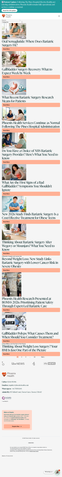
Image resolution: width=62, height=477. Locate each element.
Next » (43, 357)
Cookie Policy (31, 442)
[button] (57, 472)
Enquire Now (16, 426)
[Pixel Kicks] (9, 455)
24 (34, 357)
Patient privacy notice (34, 451)
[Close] (60, 1)
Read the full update (9, 10)
